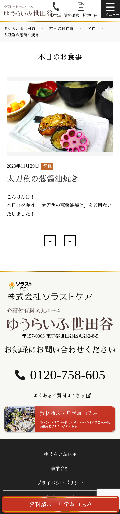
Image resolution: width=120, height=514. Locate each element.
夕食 (91, 28)
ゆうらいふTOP (60, 454)
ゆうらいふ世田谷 (19, 28)
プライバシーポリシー (60, 483)
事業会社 (60, 468)
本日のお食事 (61, 28)
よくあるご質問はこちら (59, 395)
